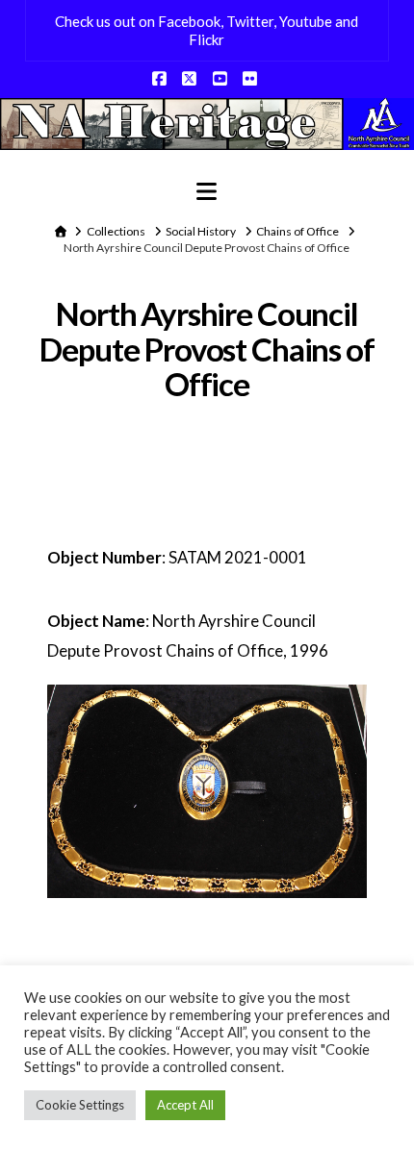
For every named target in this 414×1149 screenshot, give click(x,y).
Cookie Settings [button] (80, 1104)
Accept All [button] (185, 1104)
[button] (206, 191)
